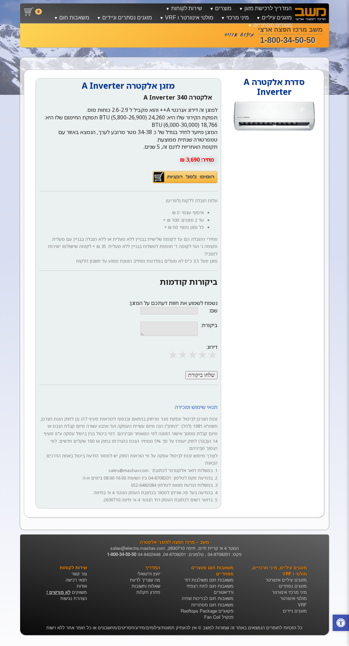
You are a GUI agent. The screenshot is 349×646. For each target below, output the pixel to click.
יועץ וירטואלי (148, 573)
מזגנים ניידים (295, 610)
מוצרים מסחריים (272, 25)
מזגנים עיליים (277, 17)
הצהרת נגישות (73, 598)
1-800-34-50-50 (121, 554)
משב (207, 627)
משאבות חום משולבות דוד (208, 579)
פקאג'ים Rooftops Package (207, 610)
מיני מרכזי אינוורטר (289, 592)
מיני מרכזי (237, 17)
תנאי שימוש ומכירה (196, 407)
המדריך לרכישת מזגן (268, 8)
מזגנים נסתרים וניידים (127, 17)
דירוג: (211, 347)
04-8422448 (149, 554)
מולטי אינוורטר (293, 598)
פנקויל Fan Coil (218, 617)
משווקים (66, 592)
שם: (213, 310)
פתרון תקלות (148, 592)
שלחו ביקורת (201, 375)
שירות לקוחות (186, 8)
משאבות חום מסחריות (212, 604)
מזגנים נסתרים (293, 586)
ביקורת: (209, 325)
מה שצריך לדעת (145, 579)
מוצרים (223, 8)
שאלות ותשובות (146, 586)
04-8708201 (174, 554)
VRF (302, 604)
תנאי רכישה (76, 579)
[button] (341, 623)
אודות (82, 586)
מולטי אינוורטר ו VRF (189, 17)
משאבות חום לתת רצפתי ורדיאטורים (209, 589)
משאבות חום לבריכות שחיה (207, 598)
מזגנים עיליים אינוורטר (286, 579)
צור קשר (79, 573)
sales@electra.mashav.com (137, 548)
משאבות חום (74, 17)
